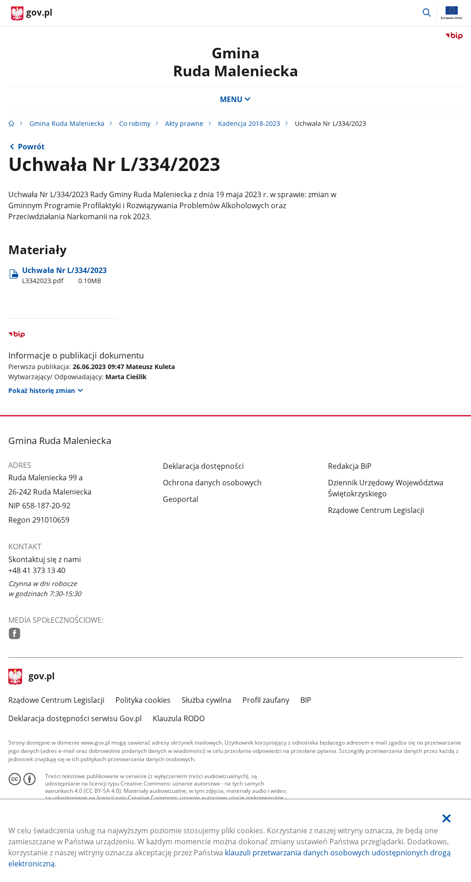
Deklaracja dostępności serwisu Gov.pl (75, 718)
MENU (231, 99)
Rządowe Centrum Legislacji (376, 510)
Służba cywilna (206, 700)
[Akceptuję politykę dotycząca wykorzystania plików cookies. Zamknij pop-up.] (446, 818)
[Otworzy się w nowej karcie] (14, 633)
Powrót (31, 147)
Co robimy (134, 123)
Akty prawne (184, 123)
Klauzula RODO (179, 718)
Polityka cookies (143, 700)
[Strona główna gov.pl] (11, 123)
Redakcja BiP (350, 466)
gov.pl (41, 677)
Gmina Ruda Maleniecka (66, 123)
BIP (305, 700)
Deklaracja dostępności (203, 466)
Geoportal (180, 499)
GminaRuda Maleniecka (235, 61)
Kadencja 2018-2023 (249, 123)
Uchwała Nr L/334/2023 (64, 275)
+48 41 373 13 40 (36, 570)
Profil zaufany (265, 700)
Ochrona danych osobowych (212, 483)
